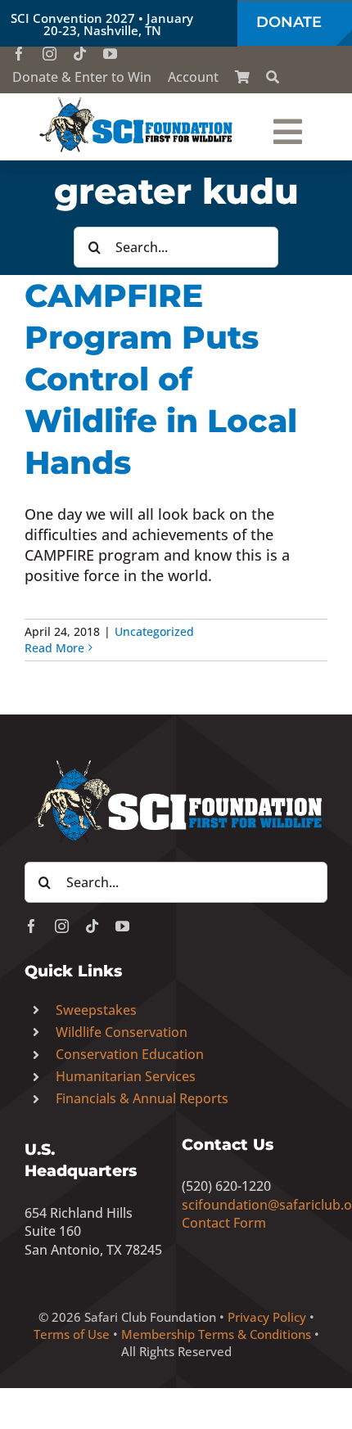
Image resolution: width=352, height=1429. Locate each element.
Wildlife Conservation (121, 1032)
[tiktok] (80, 54)
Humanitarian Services (126, 1076)
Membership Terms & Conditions (216, 1334)
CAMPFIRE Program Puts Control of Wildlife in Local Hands (161, 379)
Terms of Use (72, 1334)
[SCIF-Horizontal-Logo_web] (137, 100)
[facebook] (19, 54)
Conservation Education (130, 1054)
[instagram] (49, 54)
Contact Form (224, 1223)
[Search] (272, 77)
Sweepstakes (96, 1010)
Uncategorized (154, 631)
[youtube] (110, 54)
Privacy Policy (267, 1317)
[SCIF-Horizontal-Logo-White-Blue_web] (176, 761)
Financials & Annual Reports (142, 1098)
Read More (54, 648)
